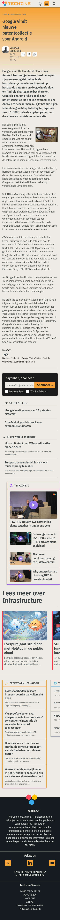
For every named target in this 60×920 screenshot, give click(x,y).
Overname (7, 361)
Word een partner (30, 891)
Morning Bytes (17, 391)
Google (25, 358)
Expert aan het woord (24, 683)
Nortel (46, 358)
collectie (16, 358)
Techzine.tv (21, 485)
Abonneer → (45, 385)
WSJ (9, 350)
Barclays (6, 358)
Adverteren (30, 894)
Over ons (30, 898)
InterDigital (35, 358)
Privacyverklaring (30, 908)
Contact (30, 901)
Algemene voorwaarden (30, 905)
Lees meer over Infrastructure (23, 596)
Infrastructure (18, 14)
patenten (30, 361)
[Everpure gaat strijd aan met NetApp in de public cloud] (25, 625)
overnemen (19, 361)
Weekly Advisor (38, 391)
